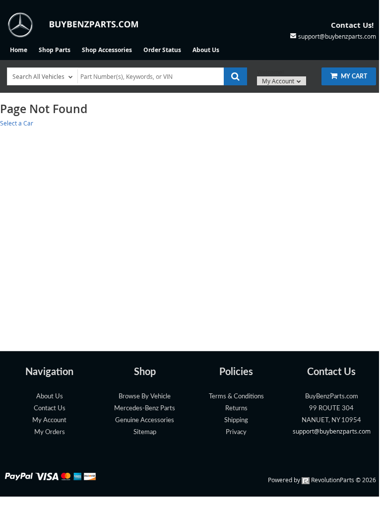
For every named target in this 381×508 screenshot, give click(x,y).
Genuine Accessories (144, 420)
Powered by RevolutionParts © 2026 (322, 480)
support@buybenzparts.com (332, 431)
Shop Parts (54, 50)
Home (18, 50)
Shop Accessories (107, 50)
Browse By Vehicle (145, 396)
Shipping (236, 420)
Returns (236, 408)
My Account (279, 81)
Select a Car (16, 123)
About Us (205, 50)
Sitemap (144, 432)
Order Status (162, 50)
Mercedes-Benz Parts (144, 408)
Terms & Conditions (236, 396)
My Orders (49, 432)
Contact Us (49, 408)
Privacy (236, 432)
